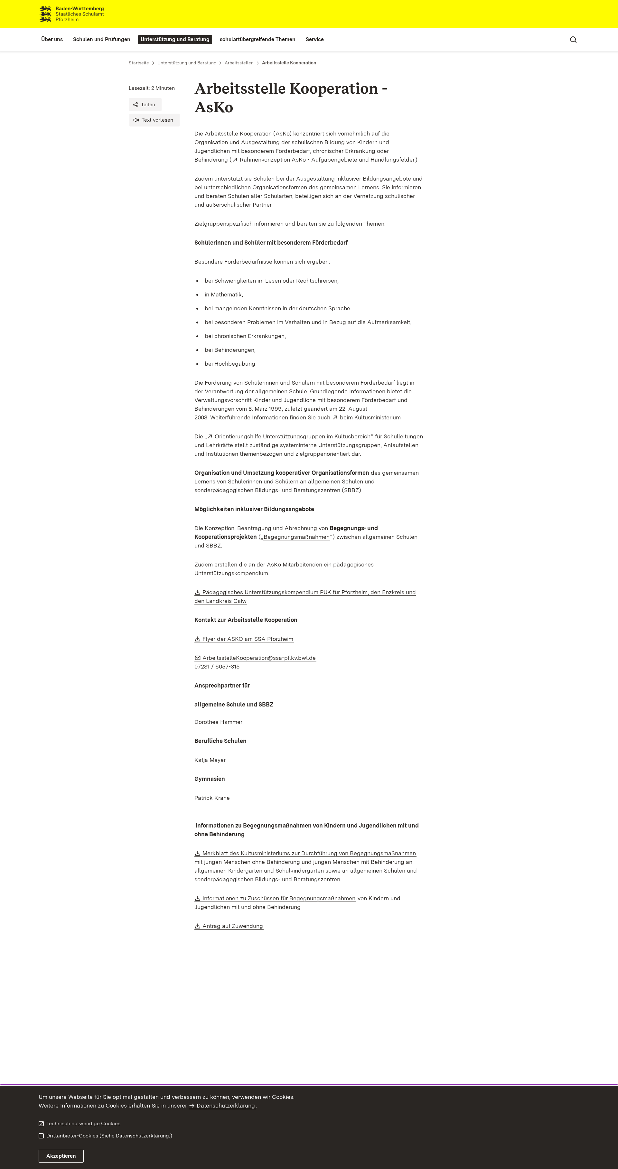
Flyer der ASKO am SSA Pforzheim (248, 638)
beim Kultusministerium (370, 417)
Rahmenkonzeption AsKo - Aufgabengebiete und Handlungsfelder (327, 159)
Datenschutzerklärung (226, 1105)
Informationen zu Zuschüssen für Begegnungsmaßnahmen (279, 898)
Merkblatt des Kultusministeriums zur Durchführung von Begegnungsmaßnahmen (309, 853)
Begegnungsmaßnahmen (297, 536)
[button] (145, 104)
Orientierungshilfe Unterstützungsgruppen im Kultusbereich (293, 436)
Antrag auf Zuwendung (233, 925)
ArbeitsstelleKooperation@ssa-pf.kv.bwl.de (259, 657)
